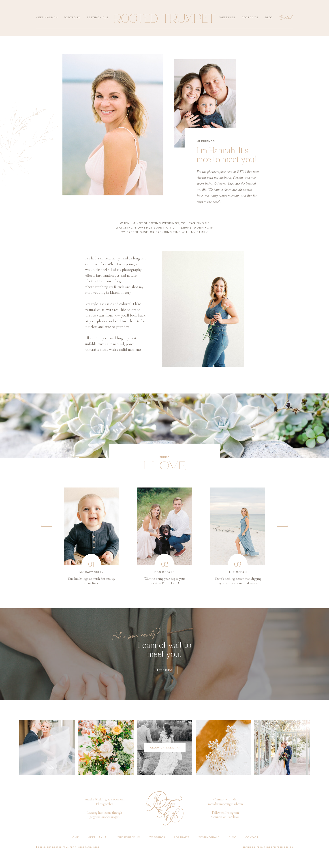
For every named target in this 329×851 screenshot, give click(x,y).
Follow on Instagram (225, 812)
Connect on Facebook (225, 817)
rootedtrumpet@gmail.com (225, 804)
